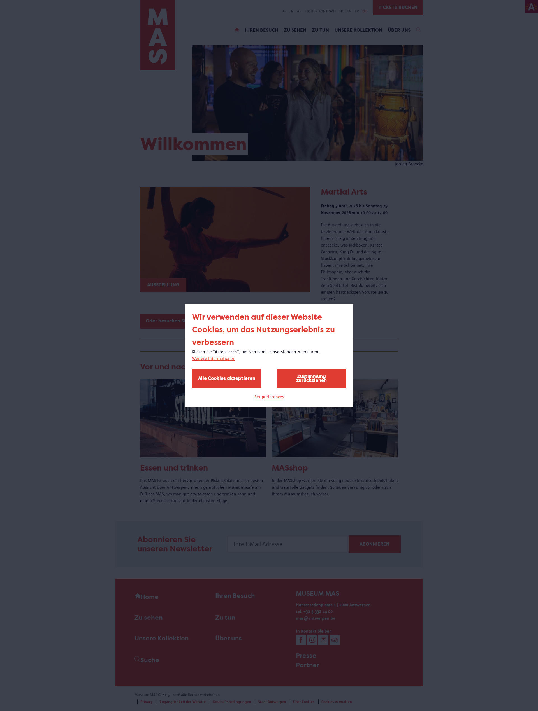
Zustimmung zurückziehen (311, 378)
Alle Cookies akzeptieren (226, 378)
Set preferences (269, 396)
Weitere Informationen (213, 358)
